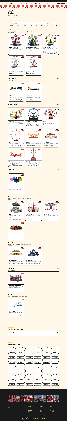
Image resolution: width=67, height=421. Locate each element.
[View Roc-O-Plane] (16, 138)
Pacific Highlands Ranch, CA (55, 372)
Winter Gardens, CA (55, 384)
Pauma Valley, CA (20, 374)
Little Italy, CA (38, 367)
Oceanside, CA (29, 372)
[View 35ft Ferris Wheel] (16, 65)
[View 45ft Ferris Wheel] (33, 65)
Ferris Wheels (15, 25)
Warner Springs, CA (46, 384)
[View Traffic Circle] (16, 231)
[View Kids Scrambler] (33, 211)
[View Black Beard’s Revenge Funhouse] (16, 282)
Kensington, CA (29, 364)
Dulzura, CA (20, 357)
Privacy (16, 419)
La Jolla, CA (37, 364)
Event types (40, 411)
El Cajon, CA (37, 357)
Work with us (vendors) (42, 415)
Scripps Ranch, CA (55, 379)
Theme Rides (49, 25)
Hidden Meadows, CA (20, 362)
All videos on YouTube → (56, 393)
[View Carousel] (16, 211)
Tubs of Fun (35, 25)
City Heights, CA (46, 352)
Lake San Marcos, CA (55, 364)
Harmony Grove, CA (12, 362)
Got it (43, 418)
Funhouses (55, 25)
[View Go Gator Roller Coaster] (16, 256)
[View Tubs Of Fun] (16, 184)
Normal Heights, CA (55, 369)
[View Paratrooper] (51, 118)
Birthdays (31, 3)
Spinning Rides (29, 25)
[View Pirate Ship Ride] (33, 256)
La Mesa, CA (46, 364)
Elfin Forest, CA (46, 357)
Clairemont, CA (55, 352)
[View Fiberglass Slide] (16, 307)
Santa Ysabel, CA (38, 379)
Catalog (26, 3)
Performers (29, 412)
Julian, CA (12, 364)
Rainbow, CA (55, 374)
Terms (18, 419)
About (47, 3)
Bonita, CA (55, 347)
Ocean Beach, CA (20, 372)
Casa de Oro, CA (29, 352)
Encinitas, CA (55, 357)
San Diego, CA (12, 379)
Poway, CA (46, 374)
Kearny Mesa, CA (20, 364)
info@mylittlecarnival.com (53, 409)
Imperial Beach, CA (37, 362)
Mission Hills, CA (12, 369)
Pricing (36, 3)
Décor (29, 411)
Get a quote (51, 412)
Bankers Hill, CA (38, 347)
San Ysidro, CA (29, 379)
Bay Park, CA (46, 347)
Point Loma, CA (38, 374)
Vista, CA (38, 384)
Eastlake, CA (29, 357)
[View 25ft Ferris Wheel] (51, 44)
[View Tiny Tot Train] (16, 91)
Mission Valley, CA (20, 369)
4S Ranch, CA (12, 347)
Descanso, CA (12, 357)
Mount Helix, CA (29, 369)
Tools (44, 3)
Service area (40, 412)
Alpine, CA (29, 347)
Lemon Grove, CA (20, 367)
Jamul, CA (55, 362)
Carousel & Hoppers (42, 25)
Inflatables (29, 409)
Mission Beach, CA (55, 367)
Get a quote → (62, 3)
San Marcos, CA (21, 379)
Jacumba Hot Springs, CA (46, 362)
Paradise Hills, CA (12, 374)
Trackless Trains (22, 25)
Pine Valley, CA (29, 374)
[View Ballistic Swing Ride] (16, 118)
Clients (40, 409)
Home (22, 3)
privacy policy (37, 418)
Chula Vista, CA (38, 352)
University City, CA (20, 384)
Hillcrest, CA (29, 362)
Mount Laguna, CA (37, 369)
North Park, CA (12, 372)
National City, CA (46, 369)
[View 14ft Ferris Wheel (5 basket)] (16, 44)
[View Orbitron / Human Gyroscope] (33, 118)
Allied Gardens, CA (20, 347)
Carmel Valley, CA (20, 352)
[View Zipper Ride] (33, 157)
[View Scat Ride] (33, 138)
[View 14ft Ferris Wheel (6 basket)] (33, 44)
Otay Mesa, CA (38, 372)
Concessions (30, 410)
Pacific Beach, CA (46, 372)
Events (40, 3)
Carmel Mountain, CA (12, 352)
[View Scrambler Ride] (51, 138)
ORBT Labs (58, 419)
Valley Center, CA (29, 384)
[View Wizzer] (16, 157)
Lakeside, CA (12, 367)
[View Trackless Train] (33, 91)
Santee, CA (46, 379)
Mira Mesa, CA (46, 367)
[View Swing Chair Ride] (51, 211)
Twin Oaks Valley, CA (12, 384)
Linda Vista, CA (29, 367)
